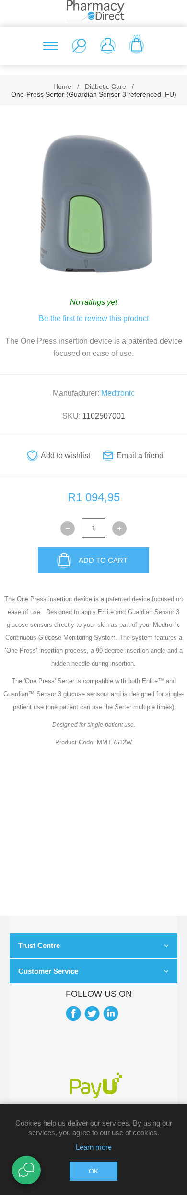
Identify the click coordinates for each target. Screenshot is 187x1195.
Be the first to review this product (94, 318)
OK (93, 1171)
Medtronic (118, 393)
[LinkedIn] (110, 1013)
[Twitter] (92, 1013)
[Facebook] (73, 1013)
